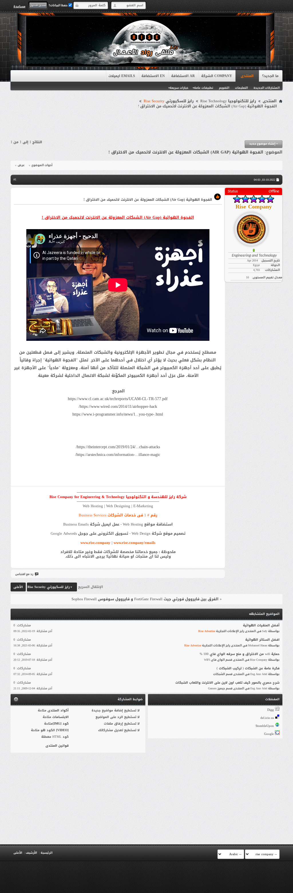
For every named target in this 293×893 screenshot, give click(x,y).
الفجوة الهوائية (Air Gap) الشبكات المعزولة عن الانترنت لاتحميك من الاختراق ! (185, 152)
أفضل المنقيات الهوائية (261, 625)
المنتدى (247, 76)
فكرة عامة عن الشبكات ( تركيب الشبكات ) (248, 668)
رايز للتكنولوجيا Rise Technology (228, 101)
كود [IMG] (61, 724)
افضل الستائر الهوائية (262, 640)
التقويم (224, 88)
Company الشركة (216, 76)
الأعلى (18, 587)
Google (269, 734)
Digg (270, 710)
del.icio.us (267, 718)
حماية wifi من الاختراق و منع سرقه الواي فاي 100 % (240, 654)
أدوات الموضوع (41, 165)
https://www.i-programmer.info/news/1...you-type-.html (117, 414)
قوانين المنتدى (57, 746)
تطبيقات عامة (203, 88)
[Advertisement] (146, 124)
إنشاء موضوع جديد (263, 144)
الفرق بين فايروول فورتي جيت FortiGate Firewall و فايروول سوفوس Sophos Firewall (145, 599)
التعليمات (241, 88)
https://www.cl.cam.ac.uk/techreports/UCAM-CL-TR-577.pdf (118, 399)
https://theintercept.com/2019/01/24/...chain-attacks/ (118, 447)
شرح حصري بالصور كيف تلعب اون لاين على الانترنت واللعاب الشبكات (227, 683)
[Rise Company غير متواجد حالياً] (253, 227)
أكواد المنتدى (58, 710)
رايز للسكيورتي (169, 101)
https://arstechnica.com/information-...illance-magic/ (117, 455)
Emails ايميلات (121, 76)
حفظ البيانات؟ (58, 5)
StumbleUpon (265, 726)
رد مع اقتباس (24, 574)
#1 (14, 179)
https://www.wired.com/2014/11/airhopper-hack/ (118, 406)
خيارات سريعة (179, 88)
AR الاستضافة (183, 76)
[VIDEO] (62, 730)
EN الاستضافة (153, 76)
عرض (21, 165)
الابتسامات (60, 717)
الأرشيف (31, 852)
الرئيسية (46, 852)
